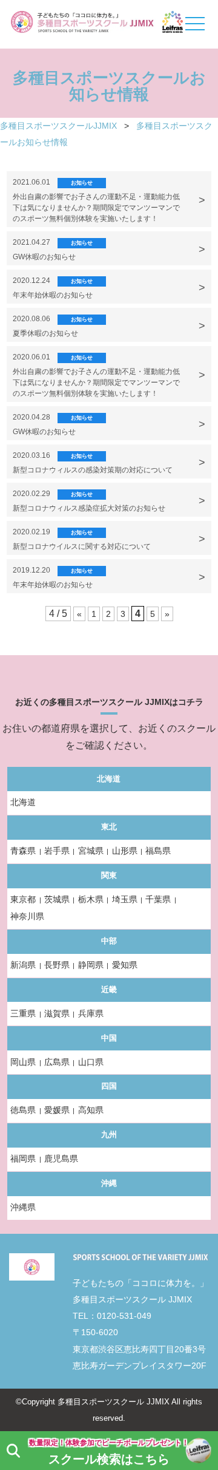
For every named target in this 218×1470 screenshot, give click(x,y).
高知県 (91, 1110)
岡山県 (23, 1062)
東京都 (23, 899)
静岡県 (91, 965)
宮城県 (91, 851)
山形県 (124, 851)
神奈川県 (27, 916)
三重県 (23, 1013)
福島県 (158, 851)
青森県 (23, 851)
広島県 (57, 1062)
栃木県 (91, 899)
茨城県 (57, 899)
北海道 (23, 802)
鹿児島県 (61, 1158)
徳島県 (23, 1110)
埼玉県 (124, 899)
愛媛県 (57, 1110)
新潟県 (23, 965)
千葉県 (158, 899)
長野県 (57, 965)
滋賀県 (57, 1013)
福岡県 (23, 1158)
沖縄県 (23, 1207)
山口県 (91, 1062)
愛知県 (124, 965)
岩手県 (57, 851)
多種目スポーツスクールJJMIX (58, 126)
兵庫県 (91, 1013)
